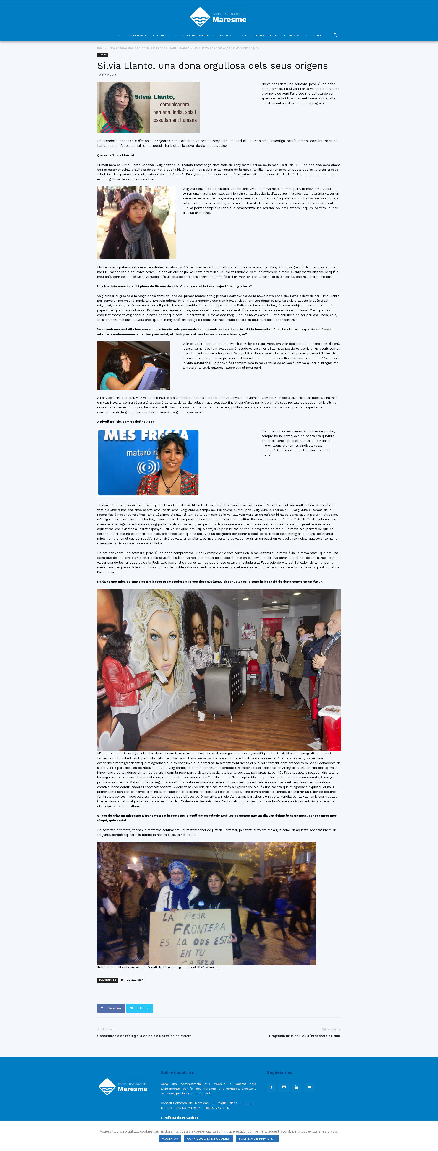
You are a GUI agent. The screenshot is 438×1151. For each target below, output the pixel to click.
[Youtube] (309, 1087)
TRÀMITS (225, 35)
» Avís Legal (171, 1123)
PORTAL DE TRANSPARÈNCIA (194, 35)
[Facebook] (271, 1087)
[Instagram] (284, 1087)
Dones (184, 48)
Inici (100, 48)
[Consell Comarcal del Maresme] (219, 15)
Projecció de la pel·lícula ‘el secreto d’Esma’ (305, 1036)
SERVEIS (289, 35)
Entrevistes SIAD (132, 980)
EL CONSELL (161, 35)
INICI (120, 35)
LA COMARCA (138, 35)
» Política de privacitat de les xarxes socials (197, 1128)
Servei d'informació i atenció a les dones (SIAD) (142, 48)
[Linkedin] (296, 1087)
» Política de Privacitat (179, 1117)
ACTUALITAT (313, 35)
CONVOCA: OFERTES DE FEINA (258, 35)
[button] (335, 36)
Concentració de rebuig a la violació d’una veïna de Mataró (144, 1036)
